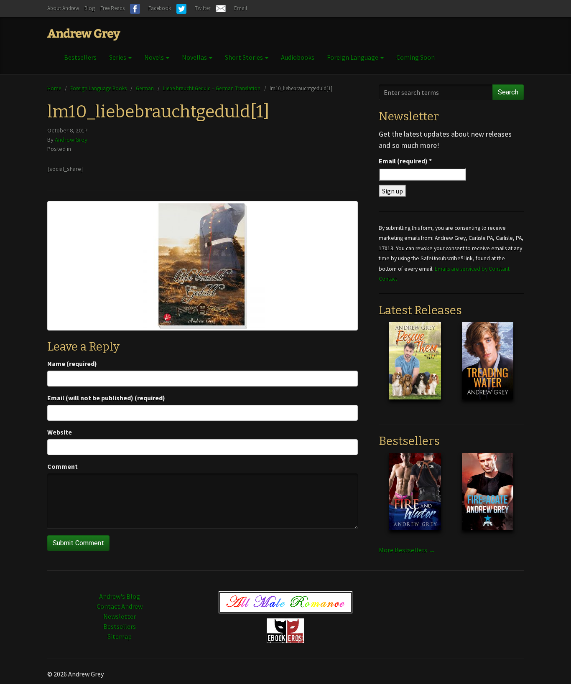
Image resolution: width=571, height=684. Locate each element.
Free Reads (112, 8)
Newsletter (119, 616)
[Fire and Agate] (487, 498)
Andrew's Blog (119, 596)
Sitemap (119, 636)
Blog (89, 8)
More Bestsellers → (407, 550)
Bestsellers (80, 57)
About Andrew (63, 8)
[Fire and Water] (415, 498)
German (145, 88)
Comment (62, 466)
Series (118, 57)
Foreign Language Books (98, 88)
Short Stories (244, 57)
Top (551, 664)
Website (59, 432)
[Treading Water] (487, 367)
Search (508, 92)
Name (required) (72, 363)
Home (54, 88)
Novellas (195, 57)
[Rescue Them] (415, 367)
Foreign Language (353, 57)
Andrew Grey (71, 139)
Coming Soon (415, 57)
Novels (154, 57)
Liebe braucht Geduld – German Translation (211, 88)
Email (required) (405, 161)
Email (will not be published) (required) (106, 398)
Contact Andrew (120, 606)
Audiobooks (297, 57)
